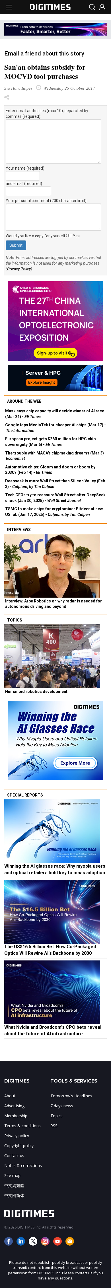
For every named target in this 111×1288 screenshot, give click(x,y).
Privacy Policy (19, 269)
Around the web (24, 401)
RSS (53, 1125)
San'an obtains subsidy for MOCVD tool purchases (44, 72)
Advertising (14, 1105)
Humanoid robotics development (36, 691)
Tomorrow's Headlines (71, 1095)
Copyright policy (19, 1145)
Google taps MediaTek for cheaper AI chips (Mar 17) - (55, 428)
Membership (15, 1115)
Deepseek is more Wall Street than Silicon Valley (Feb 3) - (55, 484)
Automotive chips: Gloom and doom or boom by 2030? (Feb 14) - (50, 470)
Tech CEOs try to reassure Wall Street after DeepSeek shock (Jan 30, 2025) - (55, 498)
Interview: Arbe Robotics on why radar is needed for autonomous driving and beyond (53, 604)
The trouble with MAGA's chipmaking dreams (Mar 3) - (55, 456)
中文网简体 (14, 1195)
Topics (14, 620)
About (9, 1095)
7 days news (61, 1105)
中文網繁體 (14, 1185)
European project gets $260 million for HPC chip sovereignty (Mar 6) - (50, 442)
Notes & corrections (23, 1165)
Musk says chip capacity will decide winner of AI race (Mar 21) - (54, 414)
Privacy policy (16, 1135)
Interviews (19, 529)
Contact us (14, 1155)
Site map (12, 1175)
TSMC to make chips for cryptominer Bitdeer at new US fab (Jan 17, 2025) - (54, 512)
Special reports (25, 795)
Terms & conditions (22, 1125)
